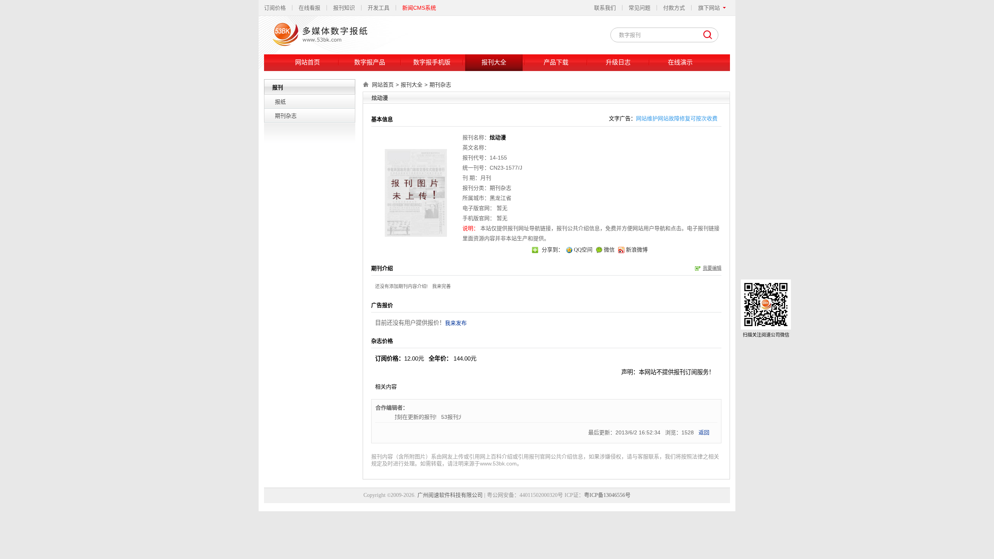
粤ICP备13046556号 (607, 495)
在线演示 (680, 62)
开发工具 (378, 8)
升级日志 (618, 62)
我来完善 (441, 286)
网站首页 (307, 62)
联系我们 (605, 8)
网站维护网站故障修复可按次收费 (677, 118)
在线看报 (309, 8)
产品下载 (556, 62)
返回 (704, 432)
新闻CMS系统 (419, 8)
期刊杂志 (286, 116)
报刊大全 (493, 62)
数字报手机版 (431, 62)
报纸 (280, 102)
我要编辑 (712, 268)
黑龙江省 (500, 198)
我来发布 (456, 323)
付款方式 (674, 8)
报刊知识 (344, 8)
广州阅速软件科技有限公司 (450, 495)
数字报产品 (369, 62)
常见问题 (639, 8)
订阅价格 (275, 8)
